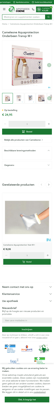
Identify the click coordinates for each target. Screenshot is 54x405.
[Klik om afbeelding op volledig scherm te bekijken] (27, 65)
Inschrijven (27, 329)
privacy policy (41, 337)
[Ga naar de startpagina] (19, 9)
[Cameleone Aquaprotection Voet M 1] (27, 217)
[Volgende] (49, 65)
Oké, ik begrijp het (27, 399)
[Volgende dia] (49, 184)
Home (4, 24)
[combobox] (23, 17)
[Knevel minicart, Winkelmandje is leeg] (39, 9)
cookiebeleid (40, 392)
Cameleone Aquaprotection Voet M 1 (19, 245)
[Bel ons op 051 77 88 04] (33, 9)
